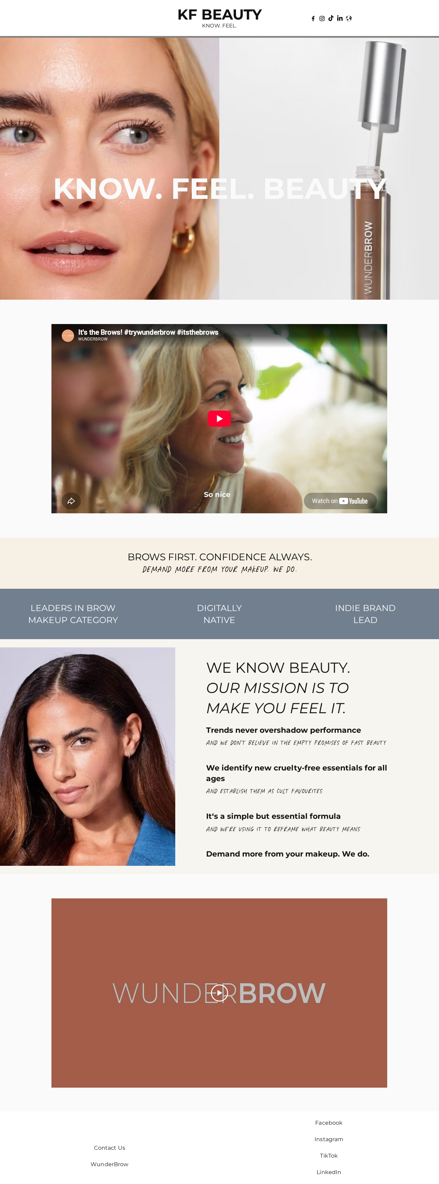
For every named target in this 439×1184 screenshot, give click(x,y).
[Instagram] (322, 18)
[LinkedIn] (339, 18)
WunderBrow (110, 1164)
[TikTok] (331, 18)
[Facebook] (313, 18)
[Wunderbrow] (348, 18)
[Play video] (219, 993)
